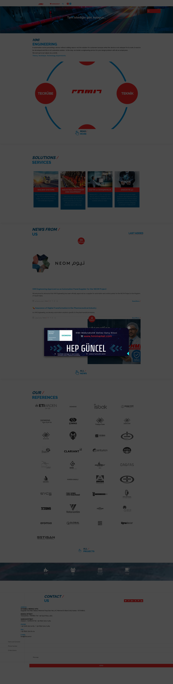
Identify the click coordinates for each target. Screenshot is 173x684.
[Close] (128, 328)
